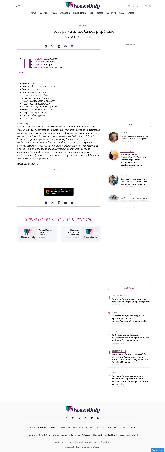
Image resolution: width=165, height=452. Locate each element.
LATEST (131, 13)
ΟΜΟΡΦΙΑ (43, 13)
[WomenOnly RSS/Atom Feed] (149, 5)
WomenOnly (82, 409)
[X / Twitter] (52, 46)
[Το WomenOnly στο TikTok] (137, 5)
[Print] (72, 46)
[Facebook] (46, 46)
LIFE (91, 13)
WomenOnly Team (74, 37)
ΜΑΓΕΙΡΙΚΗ (111, 13)
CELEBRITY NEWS (127, 151)
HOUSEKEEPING (79, 13)
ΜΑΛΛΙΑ (115, 312)
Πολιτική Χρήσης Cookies (104, 435)
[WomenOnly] (82, 5)
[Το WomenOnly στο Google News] (145, 5)
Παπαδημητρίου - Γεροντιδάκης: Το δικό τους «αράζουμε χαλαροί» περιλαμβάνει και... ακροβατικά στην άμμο (133, 159)
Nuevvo (78, 447)
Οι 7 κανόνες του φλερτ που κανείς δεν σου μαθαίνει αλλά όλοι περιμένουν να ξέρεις (134, 181)
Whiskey (96, 447)
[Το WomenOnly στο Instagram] (132, 5)
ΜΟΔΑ (54, 13)
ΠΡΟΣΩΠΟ (124, 132)
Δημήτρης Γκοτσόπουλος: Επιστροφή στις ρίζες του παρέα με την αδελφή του (130, 300)
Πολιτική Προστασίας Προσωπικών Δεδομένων (72, 435)
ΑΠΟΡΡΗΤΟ (158, 450)
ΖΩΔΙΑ (121, 13)
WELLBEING (65, 13)
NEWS (33, 13)
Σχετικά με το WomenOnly (127, 435)
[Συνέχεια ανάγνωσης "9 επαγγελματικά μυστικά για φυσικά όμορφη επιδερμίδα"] (113, 137)
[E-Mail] (65, 46)
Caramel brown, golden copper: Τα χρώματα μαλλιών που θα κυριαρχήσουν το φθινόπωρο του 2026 (130, 318)
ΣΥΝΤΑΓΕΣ (83, 25)
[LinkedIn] (59, 46)
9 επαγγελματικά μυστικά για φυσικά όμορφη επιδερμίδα (134, 137)
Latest (129, 124)
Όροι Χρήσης (44, 435)
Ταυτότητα (32, 435)
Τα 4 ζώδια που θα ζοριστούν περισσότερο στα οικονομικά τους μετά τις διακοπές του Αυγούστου (130, 338)
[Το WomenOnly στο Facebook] (128, 5)
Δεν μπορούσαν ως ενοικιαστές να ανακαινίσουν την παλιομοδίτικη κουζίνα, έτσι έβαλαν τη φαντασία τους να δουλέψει (130, 380)
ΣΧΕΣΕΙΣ (100, 13)
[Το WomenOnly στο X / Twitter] (141, 5)
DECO (114, 373)
